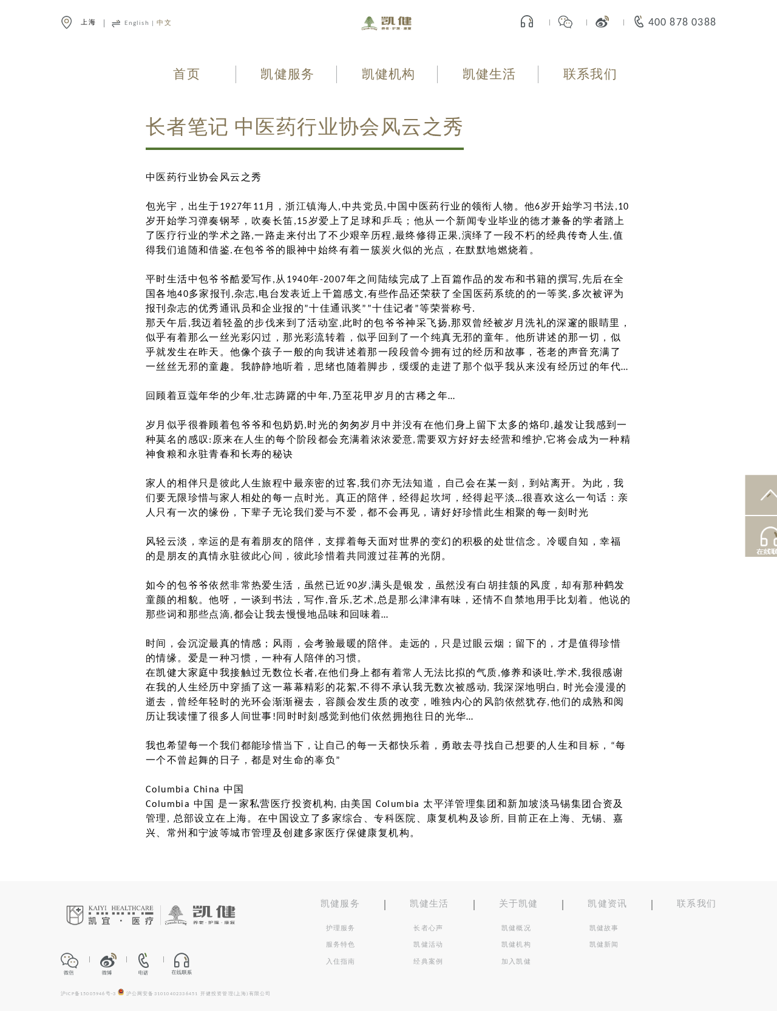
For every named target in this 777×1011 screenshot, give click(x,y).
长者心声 (428, 928)
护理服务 (341, 928)
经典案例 (428, 962)
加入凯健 (516, 962)
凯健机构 (389, 75)
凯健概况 (516, 928)
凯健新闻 (604, 945)
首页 (186, 75)
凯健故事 (604, 928)
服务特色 (341, 945)
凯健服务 (287, 75)
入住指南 (341, 962)
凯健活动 (428, 945)
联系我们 (590, 75)
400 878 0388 (682, 23)
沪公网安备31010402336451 (162, 994)
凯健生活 (490, 75)
